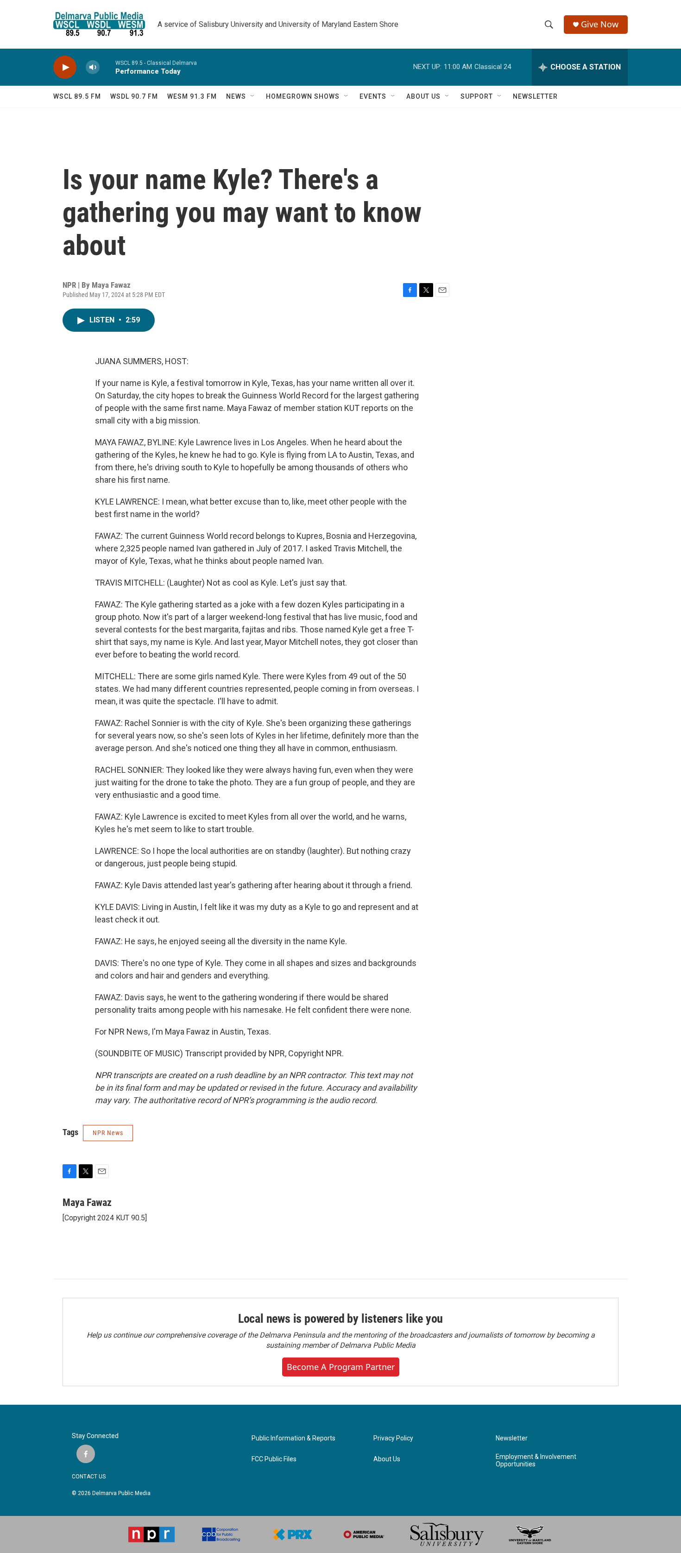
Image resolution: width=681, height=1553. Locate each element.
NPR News (108, 1132)
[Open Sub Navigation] (253, 96)
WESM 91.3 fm (192, 96)
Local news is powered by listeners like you (340, 1319)
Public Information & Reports (293, 1438)
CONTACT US (89, 1476)
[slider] (107, 67)
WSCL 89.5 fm (77, 96)
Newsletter (512, 1438)
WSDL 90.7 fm (134, 96)
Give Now (599, 24)
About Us (386, 1459)
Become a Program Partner (341, 1366)
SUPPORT (476, 96)
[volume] (93, 67)
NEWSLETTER (535, 96)
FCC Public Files (274, 1459)
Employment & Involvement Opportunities (536, 1460)
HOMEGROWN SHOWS (303, 96)
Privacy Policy (393, 1438)
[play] (64, 67)
